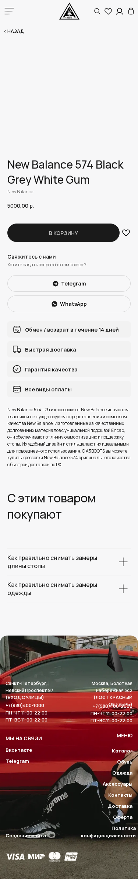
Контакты (120, 795)
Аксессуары (117, 784)
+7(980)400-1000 (25, 705)
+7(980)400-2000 (112, 706)
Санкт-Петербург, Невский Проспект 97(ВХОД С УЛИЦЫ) (29, 690)
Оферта (122, 817)
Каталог (122, 750)
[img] (131, 11)
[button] (97, 11)
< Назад (14, 31)
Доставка (120, 806)
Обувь (124, 761)
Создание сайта (26, 835)
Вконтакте (19, 750)
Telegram (17, 761)
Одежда (122, 772)
